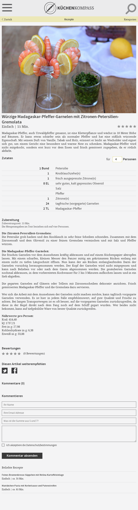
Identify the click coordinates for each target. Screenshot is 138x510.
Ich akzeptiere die (31, 445)
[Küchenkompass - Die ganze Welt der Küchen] (69, 8)
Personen (129, 159)
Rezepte (69, 19)
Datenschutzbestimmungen (41, 445)
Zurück (8, 19)
